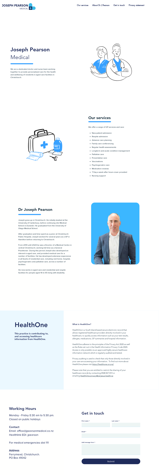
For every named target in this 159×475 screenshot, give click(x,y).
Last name (115, 421)
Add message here (88, 442)
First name (86, 421)
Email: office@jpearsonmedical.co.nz (31, 430)
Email (84, 432)
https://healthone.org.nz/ (103, 364)
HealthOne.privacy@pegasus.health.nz (96, 376)
